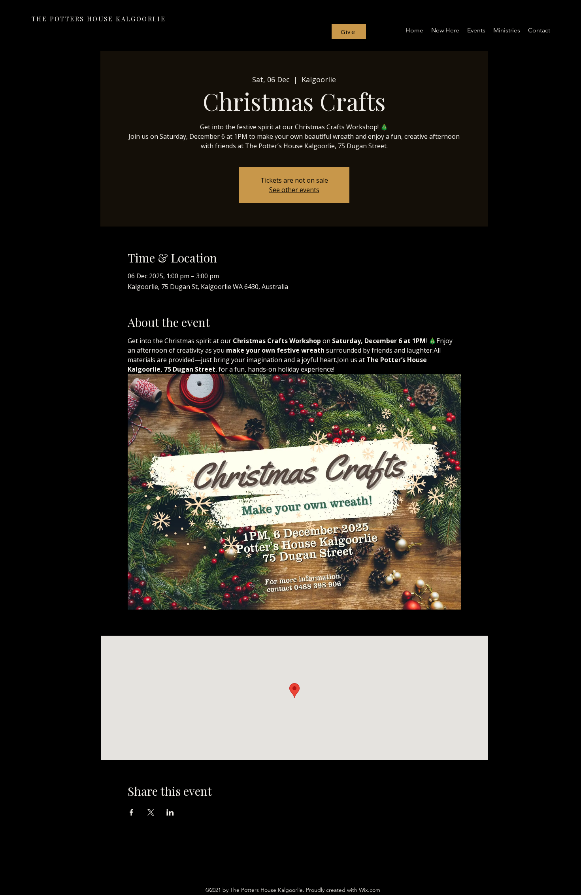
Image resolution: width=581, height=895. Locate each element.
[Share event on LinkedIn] (170, 812)
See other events (294, 189)
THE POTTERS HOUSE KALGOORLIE (99, 19)
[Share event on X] (151, 812)
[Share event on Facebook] (131, 812)
